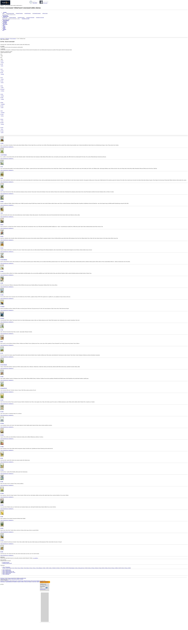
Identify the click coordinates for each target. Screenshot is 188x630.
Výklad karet (7, 38)
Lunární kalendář (5, 15)
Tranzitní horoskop (28, 13)
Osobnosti (18, 581)
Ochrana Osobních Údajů (12, 578)
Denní (32, 580)
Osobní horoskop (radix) (10, 13)
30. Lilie (2, 82)
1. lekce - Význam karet (6, 567)
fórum (4, 30)
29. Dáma (2, 74)
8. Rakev (1, 119)
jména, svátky (4, 23)
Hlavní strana (2, 38)
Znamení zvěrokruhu (12, 17)
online (4, 13)
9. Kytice (1, 127)
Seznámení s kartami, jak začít (7, 563)
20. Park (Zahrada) (3, 364)
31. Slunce (2, 90)
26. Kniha (1, 122)
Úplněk (38, 581)
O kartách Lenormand (5, 562)
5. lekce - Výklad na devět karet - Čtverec (8, 572)
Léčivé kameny (2, 581)
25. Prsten (1, 114)
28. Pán (2, 65)
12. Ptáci (2, 79)
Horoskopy (2, 580)
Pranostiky (30, 581)
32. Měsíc (2, 99)
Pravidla (6, 578)
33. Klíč (2, 107)
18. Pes (2, 129)
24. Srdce (1, 105)
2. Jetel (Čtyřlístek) (3, 154)
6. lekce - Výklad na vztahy (6, 573)
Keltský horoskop (14, 580)
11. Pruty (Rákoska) (3, 259)
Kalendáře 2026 (42, 580)
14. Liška (2, 95)
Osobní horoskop (20, 580)
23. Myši (1, 97)
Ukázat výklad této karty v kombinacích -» (7, 146)
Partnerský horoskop (19, 13)
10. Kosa (2, 62)
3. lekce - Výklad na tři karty (6, 570)
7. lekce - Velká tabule (5, 574)
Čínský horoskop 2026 (5, 19)
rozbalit (11, 51)
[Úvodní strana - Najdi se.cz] (94, 2)
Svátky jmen (34, 581)
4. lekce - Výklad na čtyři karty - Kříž (8, 571)
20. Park (1, 72)
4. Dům (1, 85)
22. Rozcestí (2, 89)
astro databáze (5, 21)
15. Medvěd (3, 104)
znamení (3, 26)
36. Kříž (2, 132)
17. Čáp (2, 120)
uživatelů (3, 28)
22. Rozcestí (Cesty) (3, 388)
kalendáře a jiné (5, 17)
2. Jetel (1, 69)
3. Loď (1, 77)
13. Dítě (2, 87)
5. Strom (1, 94)
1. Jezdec (1, 60)
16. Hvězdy (2, 112)
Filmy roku (26, 581)
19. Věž (1, 64)
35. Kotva (2, 124)
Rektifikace (15, 581)
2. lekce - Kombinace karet (6, 569)
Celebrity (22, 581)
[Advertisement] (94, 34)
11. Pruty (2, 70)
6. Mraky (1, 102)
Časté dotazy (2, 578)
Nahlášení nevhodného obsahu (21, 578)
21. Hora (1, 80)
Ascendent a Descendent (30, 17)
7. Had (1, 110)
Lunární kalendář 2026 (9, 581)
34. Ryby (2, 115)
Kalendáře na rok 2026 (25, 18)
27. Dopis (1, 130)
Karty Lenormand (13, 38)
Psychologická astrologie (37, 13)
